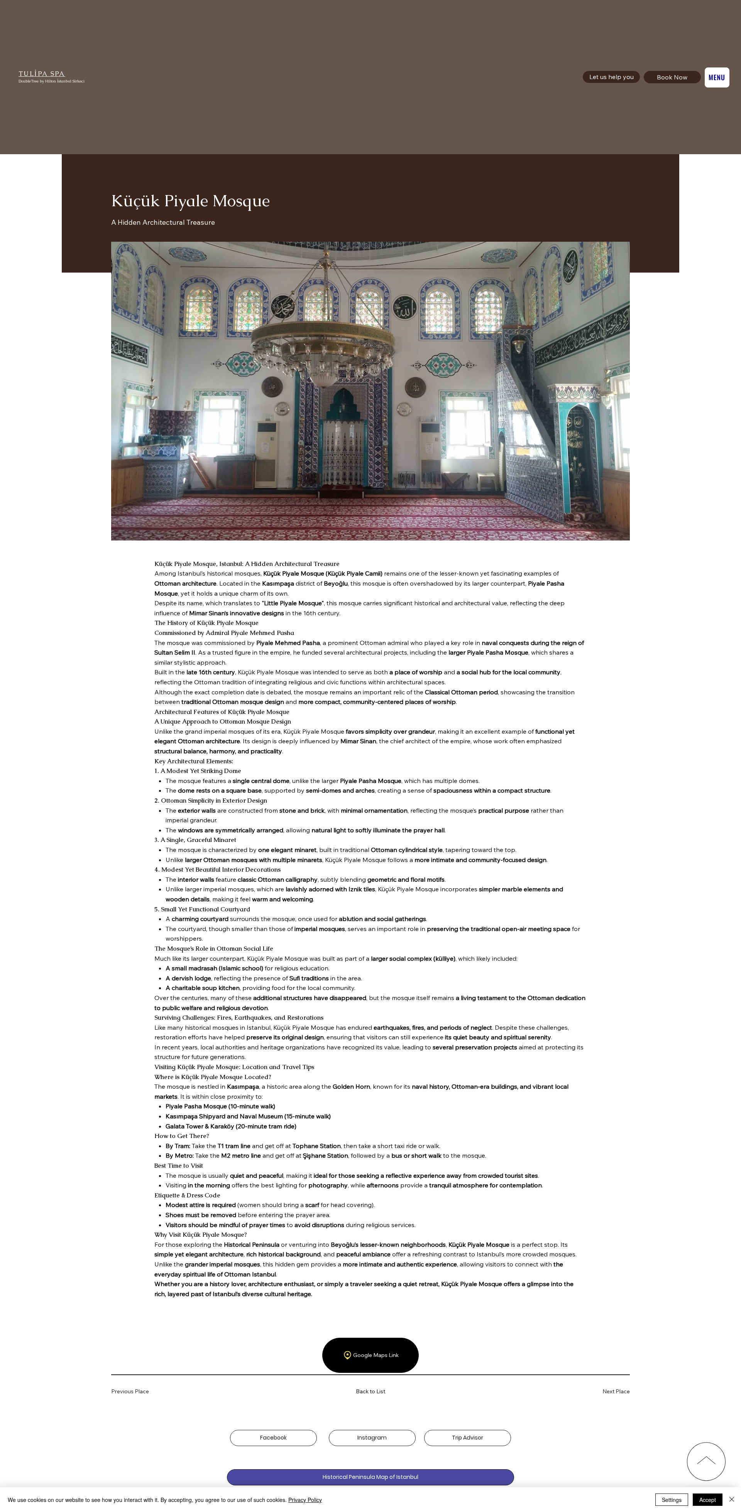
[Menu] (717, 77)
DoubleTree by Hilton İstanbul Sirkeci (52, 81)
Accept (707, 1500)
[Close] (731, 1499)
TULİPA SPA (42, 73)
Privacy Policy (305, 1500)
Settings (672, 1500)
